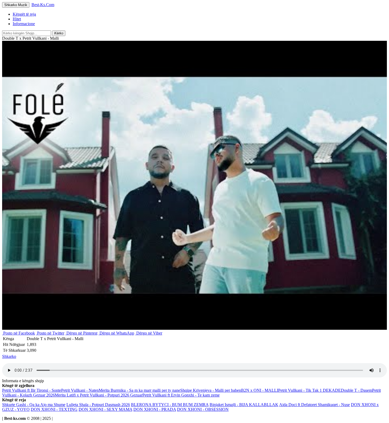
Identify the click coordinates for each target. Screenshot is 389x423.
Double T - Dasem (356, 390)
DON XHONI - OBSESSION (203, 409)
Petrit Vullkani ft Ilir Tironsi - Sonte (31, 390)
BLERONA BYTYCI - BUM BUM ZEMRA (170, 404)
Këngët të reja (24, 14)
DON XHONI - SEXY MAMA (105, 409)
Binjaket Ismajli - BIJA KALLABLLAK (244, 404)
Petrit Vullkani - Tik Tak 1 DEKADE (309, 390)
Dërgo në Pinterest (81, 333)
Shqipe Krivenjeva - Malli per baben (210, 390)
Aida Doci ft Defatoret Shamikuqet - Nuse (314, 404)
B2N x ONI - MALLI (259, 390)
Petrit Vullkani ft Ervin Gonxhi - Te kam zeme (181, 395)
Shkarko (9, 356)
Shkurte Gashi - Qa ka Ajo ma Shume (33, 404)
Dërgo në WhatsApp (116, 333)
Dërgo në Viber (148, 333)
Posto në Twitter (50, 333)
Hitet (17, 19)
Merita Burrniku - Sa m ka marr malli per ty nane (139, 390)
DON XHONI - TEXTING (54, 409)
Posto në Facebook (18, 333)
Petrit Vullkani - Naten (80, 390)
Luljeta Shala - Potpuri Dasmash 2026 (98, 404)
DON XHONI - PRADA (154, 409)
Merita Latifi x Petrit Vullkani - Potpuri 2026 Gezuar (98, 395)
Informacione (24, 23)
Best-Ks (42, 4)
